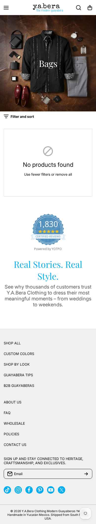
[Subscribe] (86, 474)
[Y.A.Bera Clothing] (48, 7)
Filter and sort (22, 116)
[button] (89, 7)
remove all (63, 174)
